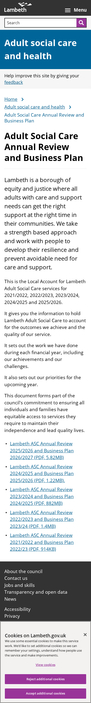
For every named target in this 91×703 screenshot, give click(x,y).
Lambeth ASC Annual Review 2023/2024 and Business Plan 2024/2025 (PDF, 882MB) (42, 496)
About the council (23, 571)
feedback (13, 82)
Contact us (15, 578)
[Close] (85, 634)
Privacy (12, 616)
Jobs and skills (19, 585)
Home (10, 99)
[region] (45, 662)
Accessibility (17, 609)
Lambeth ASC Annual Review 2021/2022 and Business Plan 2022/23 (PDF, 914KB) (42, 542)
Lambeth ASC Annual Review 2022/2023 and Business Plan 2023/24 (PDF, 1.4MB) (42, 519)
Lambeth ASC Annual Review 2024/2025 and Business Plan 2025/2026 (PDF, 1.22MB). (42, 473)
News (10, 599)
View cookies (45, 665)
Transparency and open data (35, 592)
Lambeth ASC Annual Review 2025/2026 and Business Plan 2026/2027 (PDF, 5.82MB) (42, 450)
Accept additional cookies (45, 693)
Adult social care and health (34, 107)
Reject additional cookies (45, 679)
